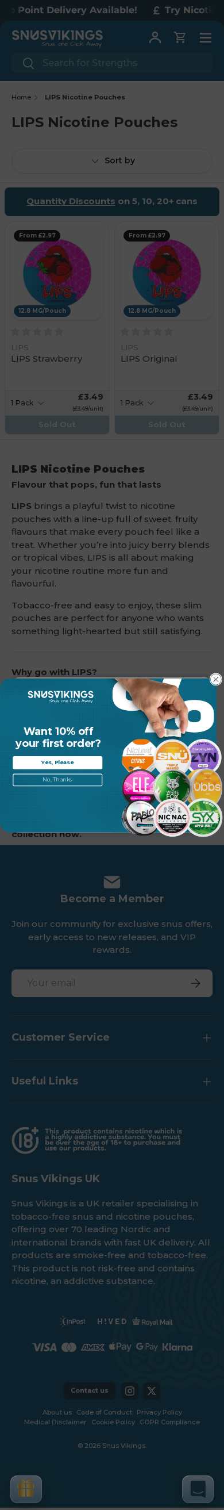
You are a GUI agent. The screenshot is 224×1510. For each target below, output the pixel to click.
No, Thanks (57, 779)
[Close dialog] (216, 679)
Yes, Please (57, 762)
